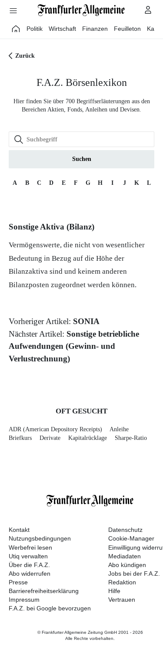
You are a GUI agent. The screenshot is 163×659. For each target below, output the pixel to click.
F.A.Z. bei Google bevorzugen (50, 608)
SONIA (86, 321)
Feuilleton (127, 28)
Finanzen (95, 28)
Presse (18, 582)
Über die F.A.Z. (29, 564)
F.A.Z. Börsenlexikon (82, 82)
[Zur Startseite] (81, 10)
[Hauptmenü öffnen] (13, 10)
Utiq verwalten (28, 556)
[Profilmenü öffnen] (148, 9)
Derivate (50, 438)
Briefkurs (20, 438)
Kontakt (19, 529)
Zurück (25, 55)
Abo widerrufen (29, 573)
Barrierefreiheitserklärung (44, 590)
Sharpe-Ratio (131, 438)
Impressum (24, 599)
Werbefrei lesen (30, 547)
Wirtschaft (62, 28)
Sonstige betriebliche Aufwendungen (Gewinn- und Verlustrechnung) (74, 346)
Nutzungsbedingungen (40, 538)
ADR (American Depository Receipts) (55, 429)
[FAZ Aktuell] (16, 28)
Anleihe (119, 429)
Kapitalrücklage (87, 438)
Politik (35, 28)
